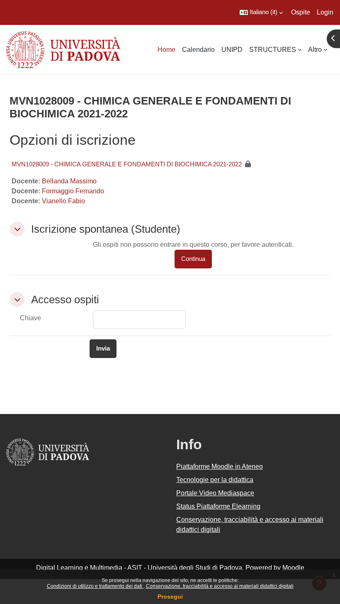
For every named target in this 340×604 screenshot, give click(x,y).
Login (325, 12)
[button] (261, 12)
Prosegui (170, 596)
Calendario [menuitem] (198, 49)
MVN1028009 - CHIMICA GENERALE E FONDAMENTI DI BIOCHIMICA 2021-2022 (127, 164)
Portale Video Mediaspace (215, 493)
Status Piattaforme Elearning (218, 506)
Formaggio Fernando (73, 191)
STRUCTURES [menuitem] (272, 49)
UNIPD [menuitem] (232, 49)
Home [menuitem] (166, 49)
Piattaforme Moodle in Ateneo (219, 466)
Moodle (293, 567)
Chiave (30, 317)
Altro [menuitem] (315, 49)
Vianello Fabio (63, 201)
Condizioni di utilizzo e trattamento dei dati (95, 586)
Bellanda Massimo (69, 181)
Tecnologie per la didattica (214, 479)
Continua (193, 259)
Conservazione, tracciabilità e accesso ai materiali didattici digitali (220, 586)
